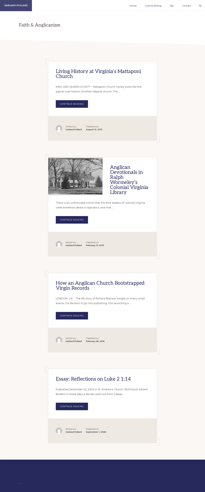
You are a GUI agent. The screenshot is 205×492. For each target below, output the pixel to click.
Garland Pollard (16, 5)
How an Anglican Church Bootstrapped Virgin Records (100, 285)
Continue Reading (74, 105)
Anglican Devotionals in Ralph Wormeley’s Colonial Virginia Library (129, 180)
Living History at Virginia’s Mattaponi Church (98, 74)
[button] (200, 5)
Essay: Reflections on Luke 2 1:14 (93, 379)
